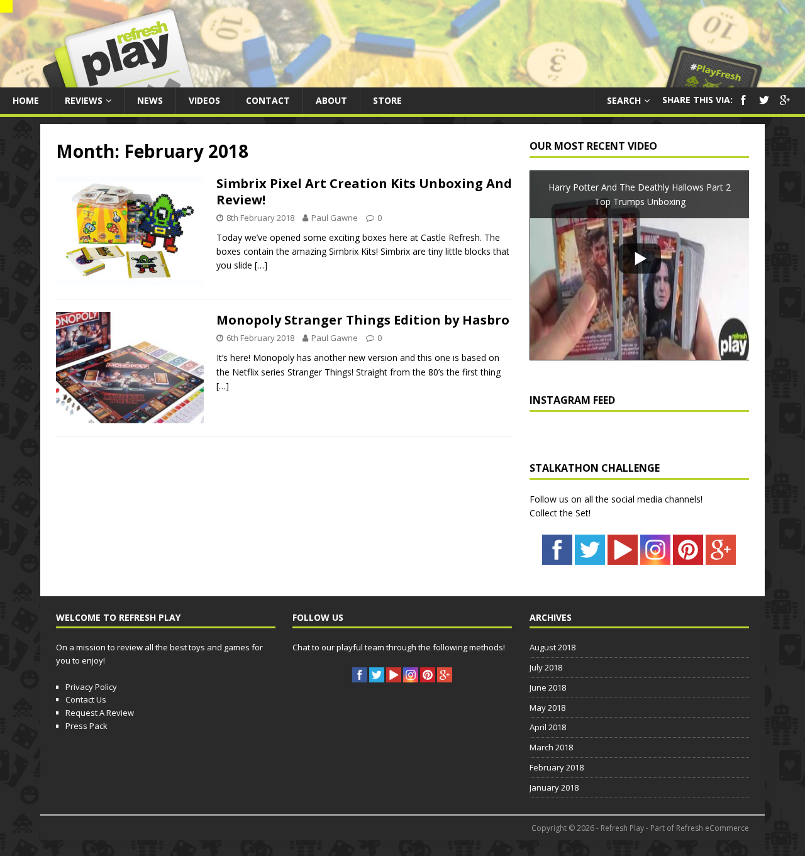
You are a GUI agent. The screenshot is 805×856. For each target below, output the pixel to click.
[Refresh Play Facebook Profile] (557, 558)
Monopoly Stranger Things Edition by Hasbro (362, 319)
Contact (268, 100)
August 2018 (552, 647)
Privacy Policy (91, 686)
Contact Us (85, 699)
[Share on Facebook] (743, 104)
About (331, 100)
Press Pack (86, 725)
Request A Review (99, 712)
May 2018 (547, 707)
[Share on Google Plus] (784, 104)
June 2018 (548, 687)
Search (624, 100)
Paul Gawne (334, 217)
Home (26, 100)
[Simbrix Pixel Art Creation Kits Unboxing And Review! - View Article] (130, 279)
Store (387, 100)
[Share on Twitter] (764, 104)
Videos (204, 100)
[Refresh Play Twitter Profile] (590, 558)
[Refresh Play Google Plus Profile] (721, 558)
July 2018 (546, 667)
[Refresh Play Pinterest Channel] (688, 558)
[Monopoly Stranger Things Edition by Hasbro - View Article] (130, 416)
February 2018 (557, 767)
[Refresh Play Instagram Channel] (655, 558)
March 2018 (551, 747)
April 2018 (548, 727)
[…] (261, 265)
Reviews (84, 100)
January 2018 (554, 787)
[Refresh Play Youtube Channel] (623, 558)
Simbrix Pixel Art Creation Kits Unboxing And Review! (364, 191)
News (150, 100)
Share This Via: (697, 100)
